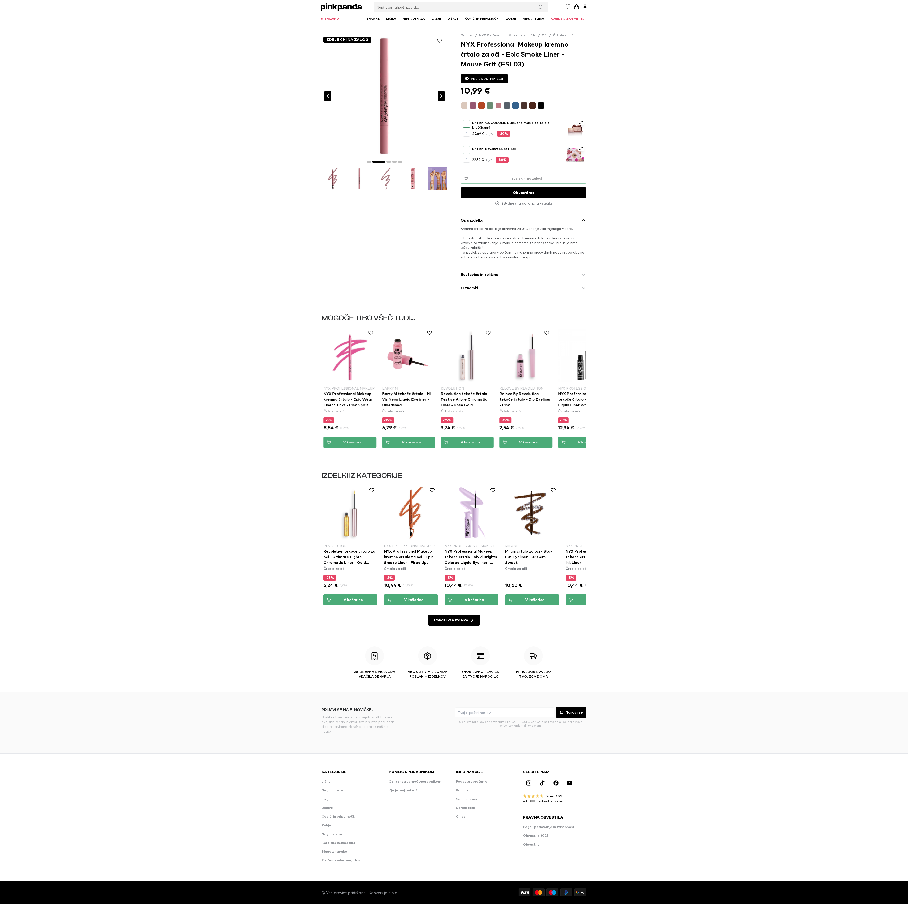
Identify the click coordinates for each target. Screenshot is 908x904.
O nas (460, 816)
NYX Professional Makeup (500, 35)
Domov (469, 35)
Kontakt (463, 790)
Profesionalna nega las (341, 860)
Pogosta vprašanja (471, 781)
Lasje (326, 799)
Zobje (326, 825)
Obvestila (531, 844)
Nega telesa (332, 834)
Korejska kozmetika (338, 843)
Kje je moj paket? (403, 790)
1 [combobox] (464, 133)
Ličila (531, 35)
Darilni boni (465, 808)
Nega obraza (332, 790)
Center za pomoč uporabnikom (415, 781)
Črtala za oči (563, 35)
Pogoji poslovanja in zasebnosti (549, 827)
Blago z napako (334, 851)
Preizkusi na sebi (487, 78)
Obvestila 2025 (535, 836)
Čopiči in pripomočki (339, 816)
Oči (544, 35)
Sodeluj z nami (468, 799)
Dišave (327, 808)
